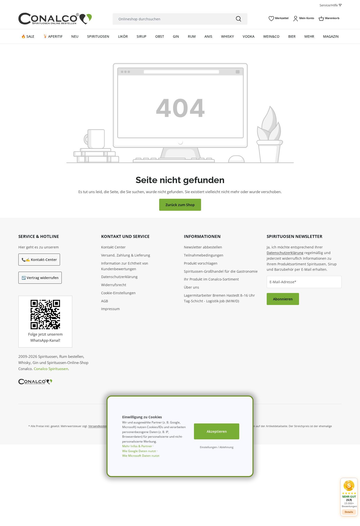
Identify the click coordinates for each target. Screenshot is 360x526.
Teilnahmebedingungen (203, 255)
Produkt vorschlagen (200, 263)
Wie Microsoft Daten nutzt (140, 456)
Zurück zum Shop (180, 204)
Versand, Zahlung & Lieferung (125, 255)
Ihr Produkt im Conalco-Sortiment (211, 279)
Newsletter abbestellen (203, 247)
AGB (104, 301)
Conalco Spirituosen (51, 368)
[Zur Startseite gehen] (55, 18)
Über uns (191, 287)
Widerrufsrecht (113, 284)
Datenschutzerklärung (119, 276)
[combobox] (171, 19)
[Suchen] (238, 19)
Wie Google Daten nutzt (139, 451)
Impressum (110, 308)
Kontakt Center (113, 247)
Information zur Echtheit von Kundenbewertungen (124, 266)
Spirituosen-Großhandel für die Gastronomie (221, 271)
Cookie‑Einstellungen (118, 293)
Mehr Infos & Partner (137, 446)
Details (349, 512)
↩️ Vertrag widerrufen (40, 277)
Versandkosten (98, 426)
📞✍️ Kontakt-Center (39, 259)
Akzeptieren (217, 431)
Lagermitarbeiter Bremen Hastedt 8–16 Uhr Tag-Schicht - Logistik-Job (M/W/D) (219, 298)
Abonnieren (283, 299)
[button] (349, 493)
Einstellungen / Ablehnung (216, 447)
